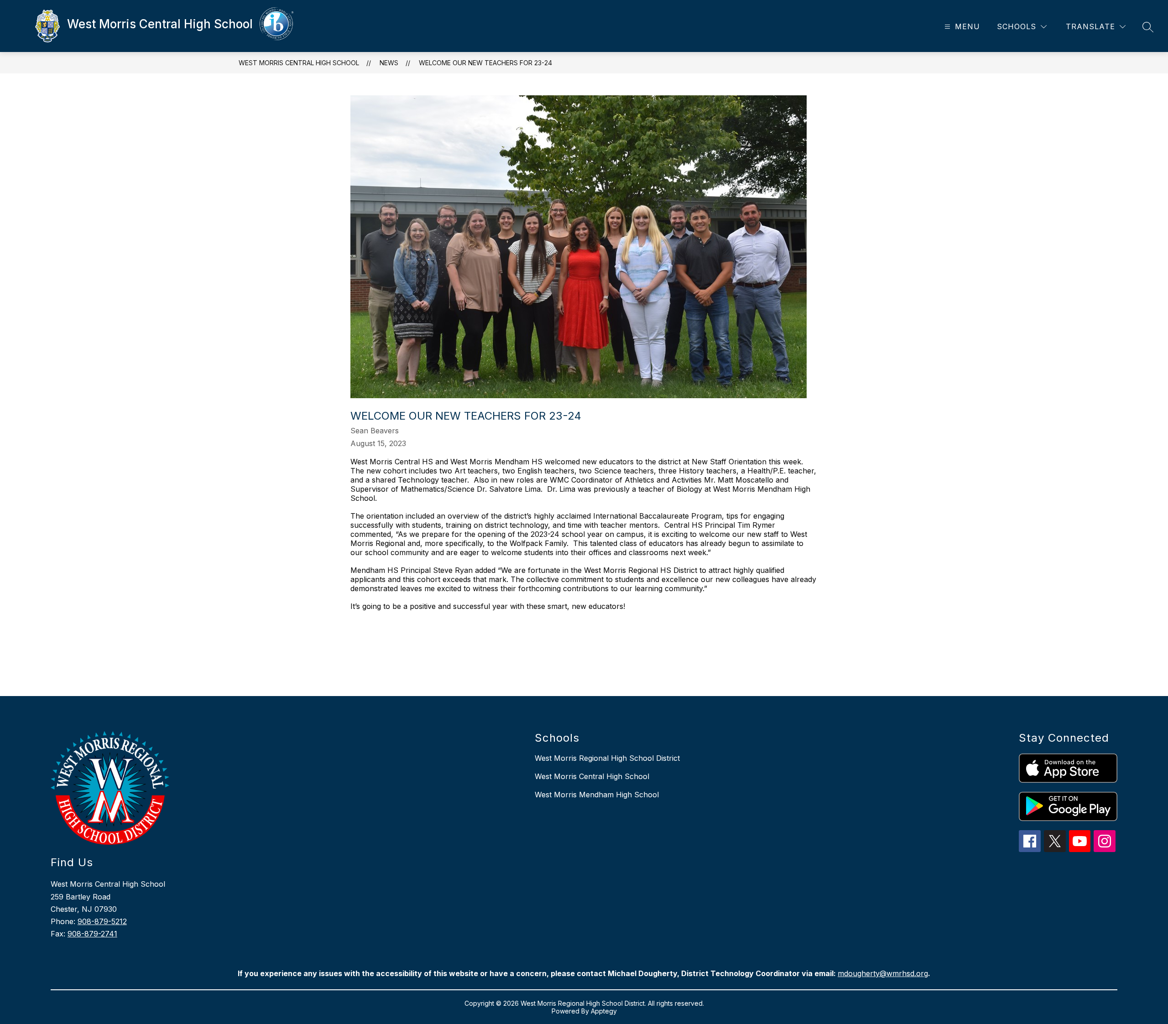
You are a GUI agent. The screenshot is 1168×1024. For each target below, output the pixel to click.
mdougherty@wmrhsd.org (883, 973)
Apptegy (604, 1011)
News (389, 63)
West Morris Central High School (299, 63)
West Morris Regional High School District (607, 758)
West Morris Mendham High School (597, 794)
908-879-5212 (102, 921)
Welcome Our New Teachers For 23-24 (485, 63)
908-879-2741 (92, 933)
